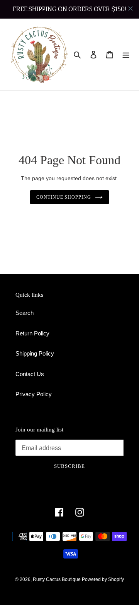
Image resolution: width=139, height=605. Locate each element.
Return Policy (32, 333)
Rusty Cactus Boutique (57, 579)
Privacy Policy (33, 394)
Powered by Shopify (103, 579)
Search (24, 312)
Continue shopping (64, 197)
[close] (130, 8)
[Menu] (126, 54)
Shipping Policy (34, 353)
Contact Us (29, 374)
